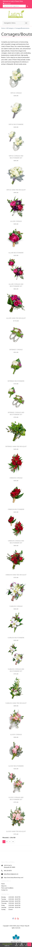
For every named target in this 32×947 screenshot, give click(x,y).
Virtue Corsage (16, 93)
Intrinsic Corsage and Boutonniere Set (16, 413)
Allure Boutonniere (16, 253)
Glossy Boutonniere (16, 766)
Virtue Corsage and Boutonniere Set (16, 157)
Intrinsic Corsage (16, 350)
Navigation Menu (9, 23)
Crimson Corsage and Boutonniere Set (16, 542)
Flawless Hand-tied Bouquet (16, 703)
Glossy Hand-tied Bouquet (16, 831)
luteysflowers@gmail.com (11, 874)
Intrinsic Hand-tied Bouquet (16, 446)
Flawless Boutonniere (16, 638)
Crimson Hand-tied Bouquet (16, 575)
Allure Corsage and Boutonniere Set (16, 285)
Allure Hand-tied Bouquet (16, 318)
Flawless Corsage (16, 606)
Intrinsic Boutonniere (16, 381)
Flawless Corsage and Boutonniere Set (16, 670)
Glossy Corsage (16, 734)
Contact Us (4, 890)
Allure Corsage (16, 221)
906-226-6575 (8, 870)
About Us (3, 886)
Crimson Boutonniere (16, 509)
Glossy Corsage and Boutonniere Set (16, 798)
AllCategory (9, 28)
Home (3, 28)
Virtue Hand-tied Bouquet (16, 190)
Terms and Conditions (7, 888)
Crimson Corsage (16, 478)
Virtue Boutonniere (16, 124)
